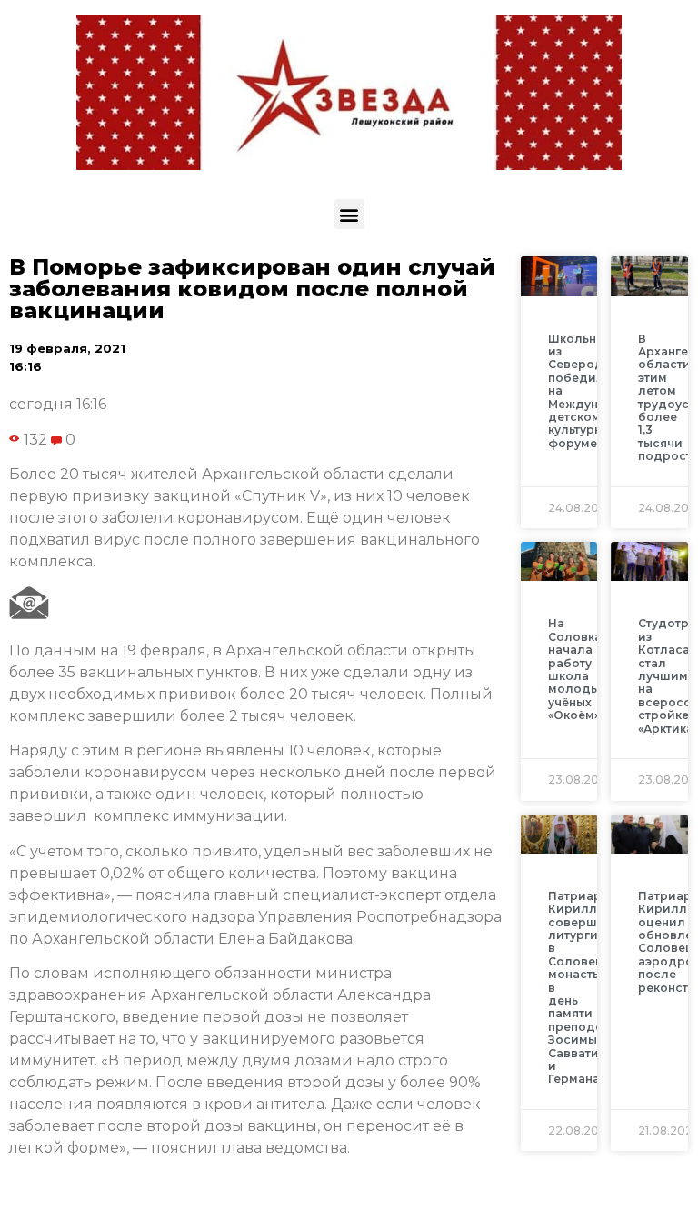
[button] (349, 214)
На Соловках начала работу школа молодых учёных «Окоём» (578, 669)
